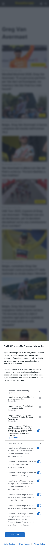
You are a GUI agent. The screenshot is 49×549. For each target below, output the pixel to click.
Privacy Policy (39, 544)
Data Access (24, 544)
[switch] (39, 398)
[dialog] (24, 445)
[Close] (43, 346)
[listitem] (24, 391)
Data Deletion (9, 544)
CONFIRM (15, 535)
